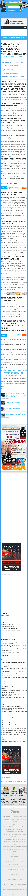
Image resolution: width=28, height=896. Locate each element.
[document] (14, 448)
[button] (24, 869)
